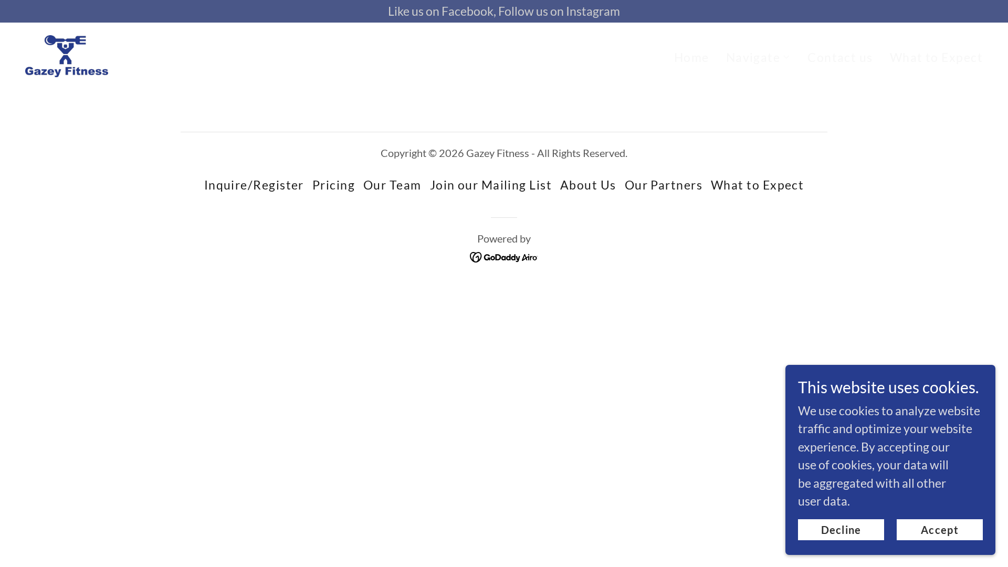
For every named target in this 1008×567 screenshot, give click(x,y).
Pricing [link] (333, 184)
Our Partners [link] (663, 184)
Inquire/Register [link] (254, 184)
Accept (940, 529)
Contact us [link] (840, 57)
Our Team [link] (392, 184)
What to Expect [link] (936, 57)
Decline (841, 529)
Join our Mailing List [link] (491, 184)
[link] (66, 54)
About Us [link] (588, 184)
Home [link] (691, 57)
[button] (758, 57)
